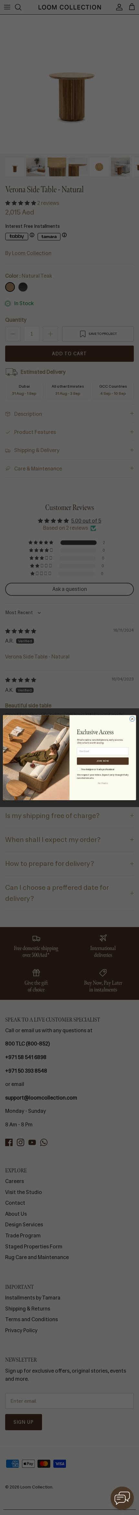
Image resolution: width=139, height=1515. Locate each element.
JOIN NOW (103, 760)
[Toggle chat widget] (122, 1498)
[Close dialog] (132, 718)
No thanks (103, 783)
